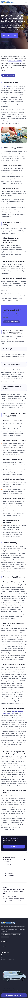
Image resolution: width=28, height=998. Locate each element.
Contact (3, 948)
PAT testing (4, 86)
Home (3, 11)
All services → (5, 40)
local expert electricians (15, 61)
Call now (14, 846)
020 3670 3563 (9, 841)
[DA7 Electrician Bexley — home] (8, 2)
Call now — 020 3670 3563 (15, 995)
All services (3, 946)
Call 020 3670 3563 (9, 35)
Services (9, 11)
